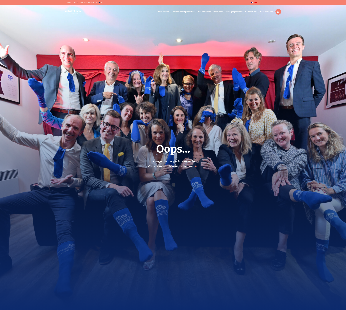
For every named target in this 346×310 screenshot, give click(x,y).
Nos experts (218, 12)
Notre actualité (251, 12)
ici (196, 166)
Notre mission (163, 12)
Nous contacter (266, 12)
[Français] (252, 2)
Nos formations (204, 12)
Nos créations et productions (183, 12)
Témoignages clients (234, 12)
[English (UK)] (255, 2)
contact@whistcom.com (88, 2)
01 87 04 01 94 (70, 2)
